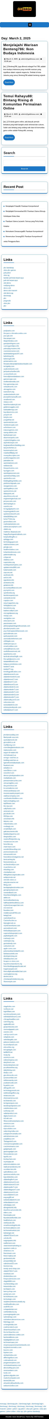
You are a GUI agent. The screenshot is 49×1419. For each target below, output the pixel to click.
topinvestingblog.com (11, 801)
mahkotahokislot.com (11, 524)
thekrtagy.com (9, 1322)
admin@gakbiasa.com (30, 59)
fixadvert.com (9, 765)
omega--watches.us (11, 758)
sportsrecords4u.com (11, 1174)
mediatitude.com (10, 778)
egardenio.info (9, 580)
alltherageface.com (11, 1357)
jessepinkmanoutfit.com (12, 397)
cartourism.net (9, 946)
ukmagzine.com (9, 389)
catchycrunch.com (10, 1034)
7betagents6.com (10, 1141)
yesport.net (8, 415)
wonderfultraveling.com (12, 849)
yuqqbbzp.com (9, 1139)
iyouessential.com (10, 1078)
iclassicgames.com (11, 430)
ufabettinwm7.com (10, 682)
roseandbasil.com (10, 892)
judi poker (7, 273)
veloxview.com (9, 702)
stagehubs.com (9, 1006)
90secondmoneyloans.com (14, 1121)
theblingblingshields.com (13, 481)
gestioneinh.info (9, 1258)
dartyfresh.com (9, 1062)
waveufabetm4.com (11, 1195)
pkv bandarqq (9, 268)
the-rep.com (8, 806)
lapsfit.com (8, 1157)
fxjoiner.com (8, 1352)
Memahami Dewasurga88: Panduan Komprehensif (24, 231)
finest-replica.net (10, 1256)
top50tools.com (9, 803)
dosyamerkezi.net (10, 786)
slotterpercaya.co (10, 644)
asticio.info (7, 577)
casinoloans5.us (10, 918)
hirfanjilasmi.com (10, 605)
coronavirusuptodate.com (13, 1144)
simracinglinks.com (11, 783)
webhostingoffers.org (11, 1093)
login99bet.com (9, 1011)
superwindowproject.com (13, 933)
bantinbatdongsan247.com (13, 354)
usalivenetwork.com (11, 369)
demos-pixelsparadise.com (14, 775)
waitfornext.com (9, 1243)
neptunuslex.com (10, 750)
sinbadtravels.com (10, 387)
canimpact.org (9, 941)
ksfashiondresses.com (12, 552)
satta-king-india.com (11, 1131)
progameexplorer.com (12, 1363)
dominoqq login (24, 1404)
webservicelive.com (11, 1386)
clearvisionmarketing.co (12, 1246)
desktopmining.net (10, 956)
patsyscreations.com (11, 1042)
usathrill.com (8, 1307)
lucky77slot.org (9, 519)
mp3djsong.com (9, 745)
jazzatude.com (9, 814)
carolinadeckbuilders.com (13, 798)
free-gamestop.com (11, 384)
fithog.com (7, 885)
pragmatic (7, 301)
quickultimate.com (10, 633)
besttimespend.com (11, 595)
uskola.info (8, 1238)
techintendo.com (10, 1101)
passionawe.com (10, 623)
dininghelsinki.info (10, 1207)
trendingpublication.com (12, 672)
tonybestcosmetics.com (12, 1347)
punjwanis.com (9, 331)
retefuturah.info (9, 1223)
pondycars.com (9, 1294)
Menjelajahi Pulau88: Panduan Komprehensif (22, 206)
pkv (5, 298)
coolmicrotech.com (11, 1327)
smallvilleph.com (10, 829)
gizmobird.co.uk (9, 742)
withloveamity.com (10, 1080)
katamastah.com (10, 570)
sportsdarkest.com (11, 463)
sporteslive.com (9, 478)
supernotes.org (9, 562)
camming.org (8, 1022)
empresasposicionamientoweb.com (17, 1345)
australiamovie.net (10, 740)
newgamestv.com (10, 486)
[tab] (30, 25)
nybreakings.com (10, 1317)
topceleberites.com (11, 1177)
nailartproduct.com (10, 1113)
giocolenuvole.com (10, 1075)
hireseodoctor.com (10, 1154)
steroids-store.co (10, 880)
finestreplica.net (9, 1215)
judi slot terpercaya (11, 280)
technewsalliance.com (12, 1228)
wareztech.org (9, 392)
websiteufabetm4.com (12, 1200)
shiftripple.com (9, 641)
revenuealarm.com (11, 1370)
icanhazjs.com (9, 938)
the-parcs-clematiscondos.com (15, 333)
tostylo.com (8, 417)
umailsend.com (9, 399)
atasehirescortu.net (11, 496)
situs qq (6, 275)
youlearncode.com (10, 1083)
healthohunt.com (10, 1220)
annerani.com (9, 811)
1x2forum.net (8, 1009)
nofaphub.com (9, 1037)
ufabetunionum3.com (11, 1182)
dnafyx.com (8, 1072)
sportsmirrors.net (10, 491)
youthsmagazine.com (12, 458)
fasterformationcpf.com (12, 404)
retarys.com (8, 402)
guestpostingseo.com (11, 343)
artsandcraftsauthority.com (13, 1383)
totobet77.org (8, 669)
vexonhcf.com (9, 773)
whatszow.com (9, 1095)
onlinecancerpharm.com (13, 527)
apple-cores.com (10, 948)
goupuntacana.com (11, 1027)
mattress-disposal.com (12, 532)
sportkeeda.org (9, 593)
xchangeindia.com (10, 1324)
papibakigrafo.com (10, 936)
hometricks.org (9, 608)
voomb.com (8, 506)
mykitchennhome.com (12, 925)
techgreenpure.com (11, 1103)
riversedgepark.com (11, 1029)
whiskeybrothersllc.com (12, 707)
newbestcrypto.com (11, 425)
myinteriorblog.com (11, 1284)
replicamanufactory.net (12, 1167)
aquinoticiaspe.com (11, 443)
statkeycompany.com (12, 796)
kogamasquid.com (10, 969)
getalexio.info (8, 585)
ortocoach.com (9, 621)
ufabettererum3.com (11, 674)
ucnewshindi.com (10, 374)
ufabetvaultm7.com (11, 1187)
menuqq (3, 1404)
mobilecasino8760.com (12, 913)
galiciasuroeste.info (11, 831)
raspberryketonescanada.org (14, 1302)
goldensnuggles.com (11, 407)
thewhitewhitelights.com (12, 895)
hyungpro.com (9, 471)
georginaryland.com (11, 890)
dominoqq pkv (12, 1404)
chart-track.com (9, 847)
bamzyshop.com (10, 1291)
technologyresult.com (11, 1090)
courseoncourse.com (11, 351)
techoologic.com (10, 1299)
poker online (10, 1411)
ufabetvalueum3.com (11, 1184)
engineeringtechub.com (12, 499)
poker (9, 1409)
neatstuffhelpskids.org (12, 839)
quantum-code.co (10, 1248)
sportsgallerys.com (11, 488)
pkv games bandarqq (32, 1411)
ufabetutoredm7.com (11, 697)
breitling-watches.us (11, 760)
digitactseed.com (10, 1116)
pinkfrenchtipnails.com (12, 483)
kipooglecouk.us (10, 923)
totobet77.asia (9, 666)
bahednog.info (9, 356)
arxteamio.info (9, 583)
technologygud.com (11, 542)
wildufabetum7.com (11, 710)
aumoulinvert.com (10, 928)
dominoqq (7, 296)
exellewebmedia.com (11, 381)
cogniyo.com (8, 600)
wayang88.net (9, 1197)
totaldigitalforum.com (11, 1340)
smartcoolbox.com (10, 646)
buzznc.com (8, 1350)
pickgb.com (8, 547)
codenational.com (10, 1360)
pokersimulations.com (12, 1164)
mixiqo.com (8, 616)
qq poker (21, 1409)
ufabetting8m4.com (11, 1179)
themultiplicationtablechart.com (15, 971)
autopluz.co (8, 768)
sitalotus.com (8, 560)
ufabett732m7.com (10, 1271)
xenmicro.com (9, 1057)
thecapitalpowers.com (12, 659)
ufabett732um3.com (11, 1235)
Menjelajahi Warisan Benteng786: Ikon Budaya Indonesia (20, 49)
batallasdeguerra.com (12, 834)
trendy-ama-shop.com (12, 1268)
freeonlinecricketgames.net (14, 857)
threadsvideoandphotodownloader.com (18, 364)
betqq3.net (7, 915)
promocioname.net (10, 852)
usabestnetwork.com (11, 394)
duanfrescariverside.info (12, 1210)
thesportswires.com (11, 468)
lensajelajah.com (10, 1050)
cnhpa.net (7, 557)
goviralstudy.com (10, 943)
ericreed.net (8, 908)
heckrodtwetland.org (11, 900)
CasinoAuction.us (10, 920)
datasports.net (9, 493)
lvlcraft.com (8, 1118)
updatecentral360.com (12, 567)
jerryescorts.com (10, 501)
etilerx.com (8, 1213)
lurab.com (7, 1373)
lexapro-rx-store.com (11, 961)
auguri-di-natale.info (11, 752)
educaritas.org (9, 1047)
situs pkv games (10, 270)
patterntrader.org (10, 555)
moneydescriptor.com (12, 455)
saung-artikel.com (10, 432)
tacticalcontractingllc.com (13, 656)
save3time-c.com (10, 770)
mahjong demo (9, 285)
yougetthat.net (9, 420)
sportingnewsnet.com (11, 473)
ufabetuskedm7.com (11, 692)
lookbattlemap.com (11, 410)
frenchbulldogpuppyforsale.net (15, 966)
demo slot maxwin (10, 290)
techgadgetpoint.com (11, 509)
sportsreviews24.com (12, 514)
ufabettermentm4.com (12, 677)
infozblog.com (9, 869)
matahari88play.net (11, 453)
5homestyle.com (10, 981)
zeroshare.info (9, 819)
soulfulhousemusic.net (12, 651)
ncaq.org (7, 1055)
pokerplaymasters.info (12, 348)
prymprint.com (9, 590)
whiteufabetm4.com (11, 1202)
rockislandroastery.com (12, 1365)
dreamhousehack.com (12, 1330)
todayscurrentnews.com (13, 664)
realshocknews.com (11, 544)
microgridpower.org (11, 613)
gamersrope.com (10, 379)
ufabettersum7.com (11, 679)
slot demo (7, 283)
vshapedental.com (10, 1309)
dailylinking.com (9, 1070)
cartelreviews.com (10, 1108)
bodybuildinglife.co (10, 537)
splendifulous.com (10, 1172)
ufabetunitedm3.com (11, 687)
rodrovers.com (9, 1126)
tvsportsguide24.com (11, 511)
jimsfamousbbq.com (11, 735)
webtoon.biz (8, 466)
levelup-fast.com (10, 1159)
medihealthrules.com (11, 1304)
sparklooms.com (10, 654)
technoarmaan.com (11, 1342)
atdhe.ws (7, 898)
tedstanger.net (9, 1233)
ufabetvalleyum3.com (11, 700)
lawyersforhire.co (10, 448)
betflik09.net (8, 1052)
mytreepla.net (9, 1162)
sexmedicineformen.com (13, 639)
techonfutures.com (10, 1296)
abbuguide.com (9, 1088)
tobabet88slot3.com (11, 661)
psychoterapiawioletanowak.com (16, 631)
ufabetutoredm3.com (11, 695)
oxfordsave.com (10, 427)
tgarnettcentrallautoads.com (14, 763)
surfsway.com (9, 1111)
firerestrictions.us (10, 862)
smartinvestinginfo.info (12, 1225)
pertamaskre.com (10, 361)
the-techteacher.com (11, 1332)
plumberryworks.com (11, 628)
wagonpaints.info (10, 1240)
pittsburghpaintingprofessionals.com (17, 626)
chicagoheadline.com (11, 1019)
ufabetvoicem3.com (11, 1192)
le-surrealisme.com (11, 788)
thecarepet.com (9, 338)
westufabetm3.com (11, 705)
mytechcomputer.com (12, 1378)
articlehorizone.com (11, 1136)
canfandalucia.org (10, 1312)
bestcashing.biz (9, 859)
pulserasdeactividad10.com (14, 951)
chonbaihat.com (9, 872)
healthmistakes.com (11, 549)
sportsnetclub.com (10, 422)
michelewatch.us (10, 755)
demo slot (7, 288)
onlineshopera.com (11, 1060)
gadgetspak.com (10, 1149)
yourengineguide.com (11, 1314)
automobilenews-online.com (14, 1335)
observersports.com (11, 437)
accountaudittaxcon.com (13, 588)
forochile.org (8, 844)
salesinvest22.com (11, 1263)
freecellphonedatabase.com (14, 376)
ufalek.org (7, 529)
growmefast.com (10, 521)
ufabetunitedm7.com (11, 689)
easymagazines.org (11, 603)
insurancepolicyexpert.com (14, 793)
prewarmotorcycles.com (13, 780)
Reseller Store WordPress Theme (18, 1417)
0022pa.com (8, 816)
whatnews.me (9, 1251)
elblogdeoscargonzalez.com (14, 875)
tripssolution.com (10, 1128)
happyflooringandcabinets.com (15, 534)
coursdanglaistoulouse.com (14, 747)
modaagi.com (9, 826)
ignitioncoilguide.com (11, 1375)
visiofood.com (9, 1274)
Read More (10, 83)
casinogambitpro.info (11, 346)
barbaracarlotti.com (11, 954)
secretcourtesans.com (12, 1014)
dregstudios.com (10, 836)
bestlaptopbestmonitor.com (14, 887)
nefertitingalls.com (10, 1039)
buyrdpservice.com (11, 412)
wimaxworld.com (10, 854)
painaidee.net (8, 460)
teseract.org (8, 1266)
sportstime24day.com (12, 476)
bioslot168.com (9, 1380)
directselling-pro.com (11, 1368)
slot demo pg (8, 293)
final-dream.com (10, 1253)
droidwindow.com (10, 1276)
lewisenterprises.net (11, 1065)
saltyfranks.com (9, 808)
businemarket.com (10, 450)
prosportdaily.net (10, 1261)
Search (9, 153)
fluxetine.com (8, 910)
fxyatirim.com (9, 1085)
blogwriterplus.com (11, 341)
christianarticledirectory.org (13, 979)
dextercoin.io (8, 976)
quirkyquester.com (10, 636)
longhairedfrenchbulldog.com (14, 445)
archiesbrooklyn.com (11, 864)
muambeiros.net (10, 867)
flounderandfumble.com (12, 1218)
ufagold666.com (9, 1281)
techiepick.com (9, 1289)
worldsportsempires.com (13, 565)
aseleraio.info (8, 575)
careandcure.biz (9, 598)
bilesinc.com (8, 821)
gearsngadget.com (10, 1151)
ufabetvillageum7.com (12, 1190)
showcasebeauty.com (12, 791)
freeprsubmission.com (12, 1279)
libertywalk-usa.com (11, 737)
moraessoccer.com (11, 842)
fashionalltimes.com (11, 1337)
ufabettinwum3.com (11, 684)
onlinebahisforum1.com (12, 1017)
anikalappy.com (9, 1205)
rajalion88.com (9, 1024)
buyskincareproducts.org (13, 964)
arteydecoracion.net (11, 882)
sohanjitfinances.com (11, 649)
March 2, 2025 (12, 59)
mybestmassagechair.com (13, 905)
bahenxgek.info (9, 359)
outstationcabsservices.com (14, 1319)
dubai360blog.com (10, 516)
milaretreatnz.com (10, 824)
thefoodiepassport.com (12, 931)
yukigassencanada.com (12, 1134)
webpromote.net (9, 877)
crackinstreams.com (11, 1146)
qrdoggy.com (8, 539)
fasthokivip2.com (10, 435)
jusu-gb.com (8, 336)
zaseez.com (8, 1032)
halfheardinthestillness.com (14, 903)
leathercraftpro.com (11, 611)
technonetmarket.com (12, 1230)
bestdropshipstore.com (12, 1106)
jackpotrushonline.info (12, 371)
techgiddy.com (9, 366)
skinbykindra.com (10, 1355)
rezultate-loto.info (10, 1169)
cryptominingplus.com (12, 440)
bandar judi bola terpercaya (14, 278)
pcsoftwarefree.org (10, 1067)
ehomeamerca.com (11, 1098)
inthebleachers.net (10, 959)
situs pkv (7, 303)
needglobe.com (9, 618)
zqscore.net (8, 572)
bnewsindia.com (10, 1286)
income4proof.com (10, 1045)
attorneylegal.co (9, 504)
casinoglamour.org (10, 974)
